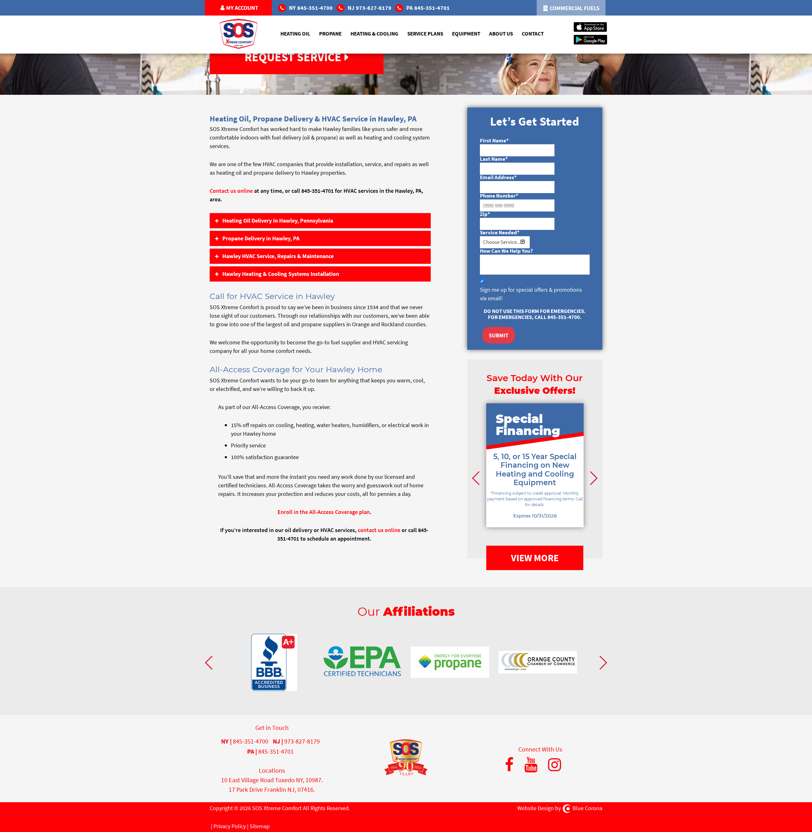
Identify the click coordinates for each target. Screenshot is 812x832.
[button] (320, 220)
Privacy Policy (229, 826)
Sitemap (260, 826)
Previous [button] (476, 478)
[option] (535, 475)
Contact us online (231, 190)
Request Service (293, 56)
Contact (533, 33)
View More (535, 558)
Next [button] (593, 478)
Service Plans (425, 33)
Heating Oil (295, 33)
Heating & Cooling (374, 33)
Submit (498, 335)
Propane (330, 33)
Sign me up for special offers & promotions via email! (531, 294)
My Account (242, 7)
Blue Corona (587, 808)
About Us (501, 33)
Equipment (466, 33)
